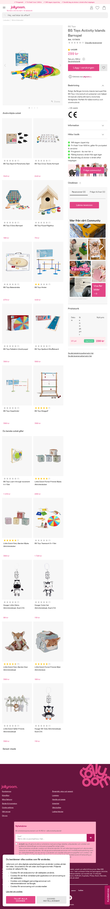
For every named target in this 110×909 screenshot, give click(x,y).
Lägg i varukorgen (83, 67)
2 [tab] (32, 108)
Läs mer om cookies (14, 891)
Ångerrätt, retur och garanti (62, 791)
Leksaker (6, 20)
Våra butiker (56, 807)
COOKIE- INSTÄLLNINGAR (51, 900)
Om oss (5, 816)
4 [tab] (37, 108)
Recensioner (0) (79, 192)
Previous (5, 65)
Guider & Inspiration (9, 803)
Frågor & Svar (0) (97, 192)
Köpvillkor (5, 795)
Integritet (55, 803)
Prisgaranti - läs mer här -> (82, 151)
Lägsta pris (89, 341)
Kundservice (6, 791)
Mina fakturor (7, 799)
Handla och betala (58, 799)
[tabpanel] (33, 65)
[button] (4, 7)
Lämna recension (84, 205)
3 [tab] (34, 108)
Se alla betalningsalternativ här (81, 353)
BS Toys (72, 26)
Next (60, 65)
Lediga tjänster (57, 812)
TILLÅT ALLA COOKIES (20, 900)
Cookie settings (8, 807)
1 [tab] (29, 108)
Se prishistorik (74, 61)
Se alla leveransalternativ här (80, 356)
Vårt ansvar (6, 812)
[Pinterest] (69, 897)
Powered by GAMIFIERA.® (78, 299)
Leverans (55, 795)
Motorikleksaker (17, 20)
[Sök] (4, 15)
